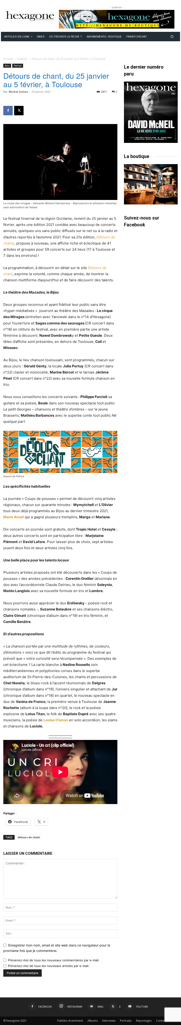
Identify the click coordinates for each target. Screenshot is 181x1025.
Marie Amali (13, 517)
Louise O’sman (55, 720)
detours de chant (29, 837)
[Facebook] (8, 110)
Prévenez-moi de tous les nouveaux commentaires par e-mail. (53, 960)
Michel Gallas (18, 91)
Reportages (144, 1021)
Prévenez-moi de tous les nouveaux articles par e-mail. (48, 966)
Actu (7, 65)
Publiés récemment (70, 1021)
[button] (172, 36)
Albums (92, 1021)
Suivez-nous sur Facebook (141, 221)
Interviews (108, 1021)
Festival (22, 59)
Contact (161, 1021)
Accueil (8, 59)
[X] (19, 110)
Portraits (126, 1021)
